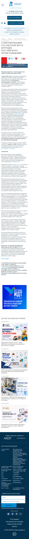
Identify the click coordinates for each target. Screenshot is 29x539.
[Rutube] (20, 513)
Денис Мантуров (19, 114)
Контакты (14, 526)
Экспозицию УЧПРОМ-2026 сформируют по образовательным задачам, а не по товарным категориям (13, 398)
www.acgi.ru (16, 453)
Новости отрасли (14, 34)
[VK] (12, 513)
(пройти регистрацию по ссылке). (12, 147)
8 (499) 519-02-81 (16, 11)
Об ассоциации (14, 519)
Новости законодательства (14, 30)
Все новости (8, 28)
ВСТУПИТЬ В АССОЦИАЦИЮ (16, 23)
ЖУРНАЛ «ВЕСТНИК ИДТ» (14, 17)
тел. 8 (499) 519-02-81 (19, 488)
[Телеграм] (16, 513)
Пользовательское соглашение (14, 521)
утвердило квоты (16, 164)
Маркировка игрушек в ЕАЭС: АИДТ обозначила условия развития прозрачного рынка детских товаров (13, 344)
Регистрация (5, 258)
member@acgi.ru (17, 482)
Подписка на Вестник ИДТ (14, 524)
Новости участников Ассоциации (14, 32)
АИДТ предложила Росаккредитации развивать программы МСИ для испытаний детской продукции (14, 371)
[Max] (8, 513)
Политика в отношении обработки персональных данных (12, 508)
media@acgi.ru (17, 489)
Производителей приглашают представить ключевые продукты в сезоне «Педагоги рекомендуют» (13, 426)
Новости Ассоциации (18, 28)
